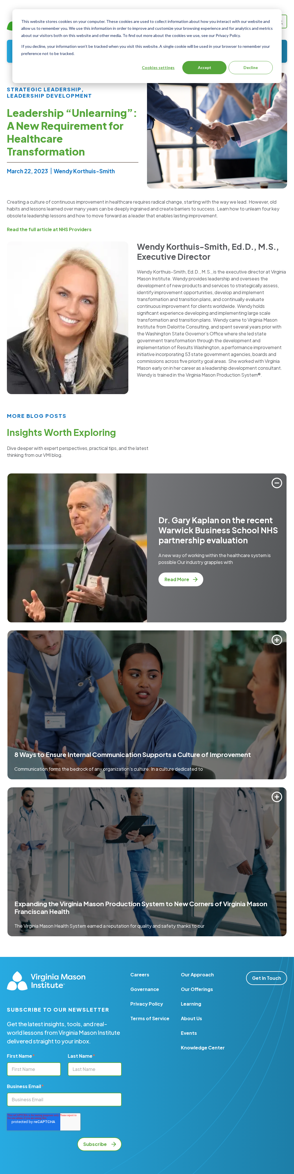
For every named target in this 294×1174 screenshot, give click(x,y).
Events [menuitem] (189, 1033)
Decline (250, 67)
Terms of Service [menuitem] (149, 1018)
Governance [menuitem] (144, 989)
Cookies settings (158, 67)
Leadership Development (49, 96)
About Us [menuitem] (191, 1018)
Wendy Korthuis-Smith (84, 171)
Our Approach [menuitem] (197, 975)
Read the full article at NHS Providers (49, 229)
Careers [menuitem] (139, 975)
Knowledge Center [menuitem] (203, 1048)
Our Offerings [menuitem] (197, 989)
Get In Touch (266, 978)
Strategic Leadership (44, 89)
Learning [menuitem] (191, 1004)
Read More (177, 579)
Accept (204, 67)
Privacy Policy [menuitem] (146, 1004)
